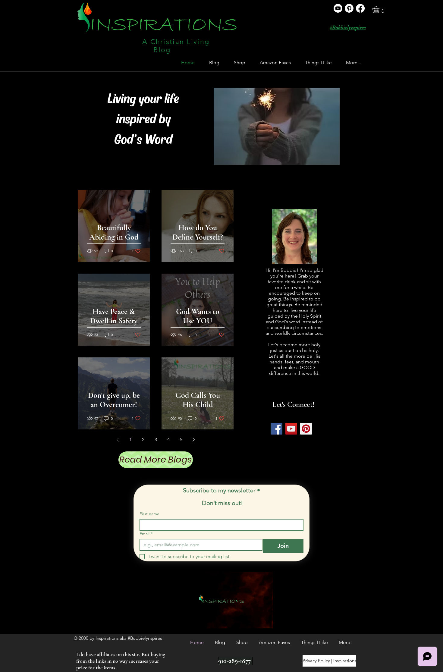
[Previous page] (117, 439)
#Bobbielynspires (348, 27)
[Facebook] (360, 8)
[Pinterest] (349, 8)
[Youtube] (338, 8)
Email (146, 533)
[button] (380, 9)
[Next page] (193, 439)
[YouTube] (291, 429)
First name (149, 514)
